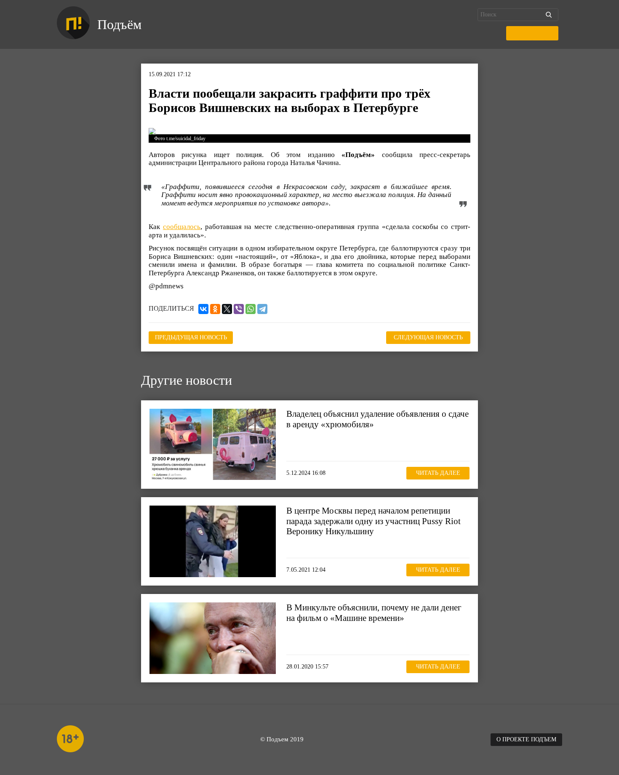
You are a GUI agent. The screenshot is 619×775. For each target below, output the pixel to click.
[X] (227, 309)
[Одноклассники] (215, 309)
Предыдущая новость (191, 337)
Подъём (119, 24)
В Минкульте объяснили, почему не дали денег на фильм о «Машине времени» (374, 612)
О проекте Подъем (526, 739)
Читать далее (438, 473)
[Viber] (239, 309)
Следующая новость (428, 337)
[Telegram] (262, 309)
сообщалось (181, 227)
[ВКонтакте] (203, 309)
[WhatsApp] (250, 309)
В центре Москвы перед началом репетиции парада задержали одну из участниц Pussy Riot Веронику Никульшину (373, 521)
